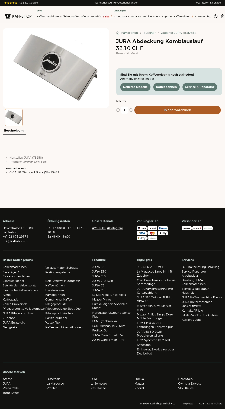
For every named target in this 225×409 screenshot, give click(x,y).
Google (33, 2)
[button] (56, 68)
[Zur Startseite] (18, 16)
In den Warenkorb (177, 110)
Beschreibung (14, 130)
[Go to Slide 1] (13, 117)
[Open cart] (223, 16)
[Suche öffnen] (208, 16)
